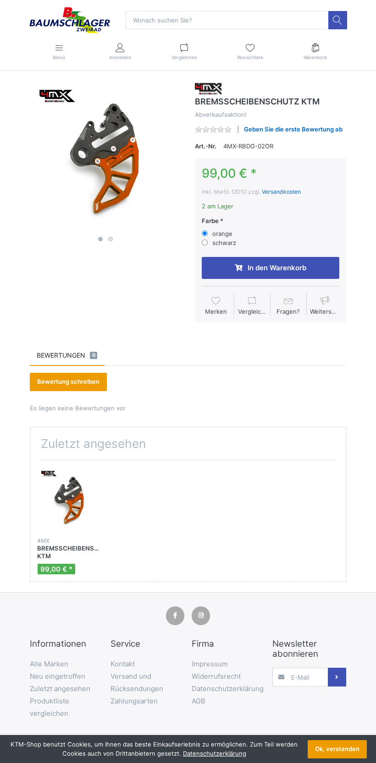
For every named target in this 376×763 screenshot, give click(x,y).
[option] (105, 156)
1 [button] (100, 239)
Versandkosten (281, 191)
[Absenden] (337, 677)
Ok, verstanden (337, 748)
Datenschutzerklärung (214, 753)
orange (222, 233)
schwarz (224, 242)
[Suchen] (337, 20)
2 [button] (110, 239)
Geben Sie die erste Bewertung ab (293, 129)
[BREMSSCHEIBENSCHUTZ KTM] (105, 156)
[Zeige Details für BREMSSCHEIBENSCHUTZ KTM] (69, 499)
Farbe (210, 220)
